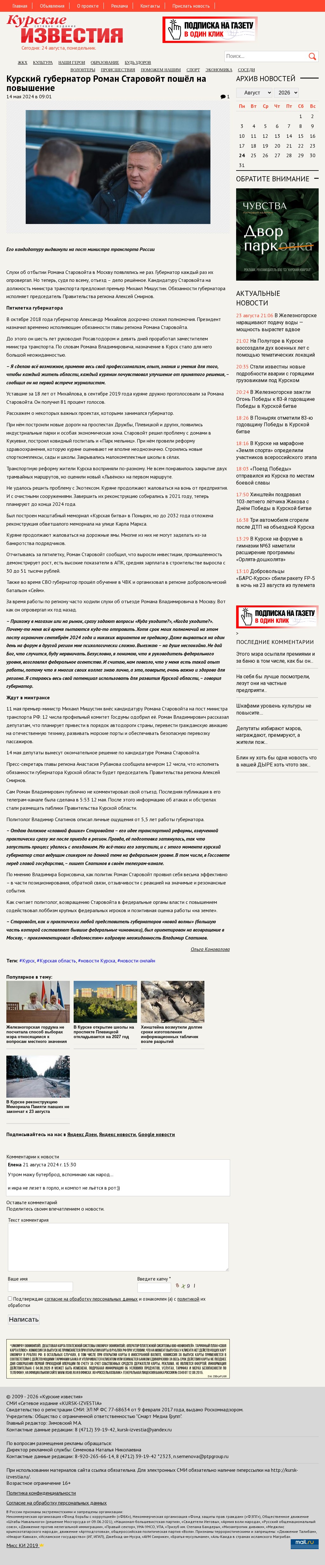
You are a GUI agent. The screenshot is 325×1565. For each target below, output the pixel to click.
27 (277, 155)
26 (265, 155)
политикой (188, 1299)
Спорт (193, 69)
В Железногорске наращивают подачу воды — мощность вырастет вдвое (276, 322)
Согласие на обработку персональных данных (56, 1502)
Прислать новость (191, 6)
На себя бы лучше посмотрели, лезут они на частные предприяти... (273, 684)
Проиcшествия (118, 69)
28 (289, 155)
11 (253, 136)
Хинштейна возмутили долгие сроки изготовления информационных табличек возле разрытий (171, 1034)
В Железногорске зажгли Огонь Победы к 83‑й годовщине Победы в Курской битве (275, 399)
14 (289, 136)
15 (301, 136)
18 (253, 146)
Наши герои (71, 62)
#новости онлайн (136, 960)
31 (242, 165)
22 (301, 146)
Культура (43, 62)
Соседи (246, 69)
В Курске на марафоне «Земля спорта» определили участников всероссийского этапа (276, 450)
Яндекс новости (117, 1134)
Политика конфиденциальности (41, 1493)
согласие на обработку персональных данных (91, 1299)
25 (253, 155)
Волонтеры (82, 69)
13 (277, 136)
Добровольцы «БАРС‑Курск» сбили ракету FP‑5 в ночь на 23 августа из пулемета (275, 578)
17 (242, 146)
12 (265, 136)
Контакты (150, 6)
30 (312, 155)
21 (289, 146)
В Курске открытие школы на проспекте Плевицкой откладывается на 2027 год (104, 1032)
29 (301, 155)
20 (277, 146)
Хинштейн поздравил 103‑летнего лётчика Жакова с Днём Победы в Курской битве (274, 502)
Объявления (52, 6)
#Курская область (56, 960)
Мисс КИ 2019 (22, 1545)
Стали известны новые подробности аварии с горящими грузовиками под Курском (275, 374)
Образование (105, 62)
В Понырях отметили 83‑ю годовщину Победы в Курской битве (274, 425)
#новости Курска (96, 960)
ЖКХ (22, 62)
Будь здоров (138, 62)
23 (312, 146)
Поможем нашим (161, 69)
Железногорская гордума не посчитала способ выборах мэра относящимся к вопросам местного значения (36, 1034)
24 (242, 155)
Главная (20, 6)
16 (312, 136)
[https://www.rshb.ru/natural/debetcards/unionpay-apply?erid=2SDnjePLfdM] (117, 1376)
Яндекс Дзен (82, 1134)
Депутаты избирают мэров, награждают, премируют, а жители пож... (269, 735)
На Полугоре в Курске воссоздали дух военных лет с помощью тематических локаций (275, 348)
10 (242, 136)
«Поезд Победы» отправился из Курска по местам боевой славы (275, 476)
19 (265, 146)
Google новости (156, 1134)
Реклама (119, 6)
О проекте (88, 6)
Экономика (219, 69)
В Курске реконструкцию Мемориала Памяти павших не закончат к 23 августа (37, 1107)
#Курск (27, 960)
